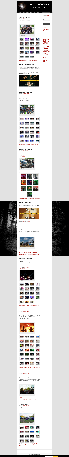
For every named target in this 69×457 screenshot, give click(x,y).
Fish (22, 367)
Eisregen (25, 399)
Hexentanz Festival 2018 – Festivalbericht (28, 372)
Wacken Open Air (27, 145)
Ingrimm (28, 367)
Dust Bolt (32, 366)
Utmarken (39, 198)
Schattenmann (28, 400)
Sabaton (33, 253)
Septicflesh (37, 253)
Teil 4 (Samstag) (36, 235)
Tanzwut (47, 54)
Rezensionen (24, 12)
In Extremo (33, 144)
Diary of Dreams (34, 443)
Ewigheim (27, 399)
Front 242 (34, 197)
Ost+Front (44, 47)
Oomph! (32, 367)
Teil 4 (28, 102)
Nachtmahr (30, 198)
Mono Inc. (44, 45)
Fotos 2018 (24, 443)
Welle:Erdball (45, 62)
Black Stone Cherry (23, 252)
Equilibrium (22, 144)
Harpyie (36, 197)
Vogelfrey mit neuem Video (25, 202)
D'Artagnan (20, 366)
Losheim (22, 400)
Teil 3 (26, 102)
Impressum (20, 450)
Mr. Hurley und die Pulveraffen (29, 305)
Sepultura (34, 367)
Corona (45, 30)
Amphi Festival (45, 28)
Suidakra (22, 254)
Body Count (29, 252)
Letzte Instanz (44, 40)
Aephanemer (31, 59)
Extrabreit (26, 144)
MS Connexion (46, 46)
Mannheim (45, 43)
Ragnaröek (31, 253)
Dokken (30, 366)
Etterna (24, 144)
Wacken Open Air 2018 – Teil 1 (25, 310)
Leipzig (24, 198)
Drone (20, 144)
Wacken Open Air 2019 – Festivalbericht (28, 225)
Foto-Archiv (31, 12)
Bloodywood (26, 252)
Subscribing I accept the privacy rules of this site (46, 22)
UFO (38, 254)
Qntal (31, 198)
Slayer (20, 254)
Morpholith (24, 305)
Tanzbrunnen (44, 54)
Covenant (30, 197)
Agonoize (30, 443)
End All (34, 366)
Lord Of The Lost (26, 198)
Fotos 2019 (24, 304)
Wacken (20, 145)
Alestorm (44, 27)
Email (43, 19)
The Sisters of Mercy (33, 254)
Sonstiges (38, 12)
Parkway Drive (24, 253)
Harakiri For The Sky (25, 60)
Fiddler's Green (30, 399)
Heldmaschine (36, 399)
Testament (26, 254)
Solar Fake (44, 50)
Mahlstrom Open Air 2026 (24, 17)
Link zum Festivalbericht (22, 156)
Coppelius (36, 252)
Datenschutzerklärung (31, 454)
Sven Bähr (28, 93)
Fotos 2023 (24, 197)
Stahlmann (46, 50)
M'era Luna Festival (45, 42)
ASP (32, 443)
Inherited (35, 144)
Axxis (33, 251)
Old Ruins (37, 60)
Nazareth (30, 367)
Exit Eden (36, 366)
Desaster (22, 60)
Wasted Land (33, 145)
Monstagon (22, 305)
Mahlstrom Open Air (34, 60)
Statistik (44, 51)
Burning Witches (32, 252)
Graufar (31, 144)
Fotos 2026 (24, 59)
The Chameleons (36, 198)
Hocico (37, 197)
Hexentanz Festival (46, 37)
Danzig (22, 366)
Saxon (35, 253)
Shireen (33, 198)
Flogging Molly (28, 144)
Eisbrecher (44, 32)
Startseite (20, 12)
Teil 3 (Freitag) (32, 235)
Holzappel (29, 60)
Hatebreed (25, 367)
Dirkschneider (28, 366)
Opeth (22, 253)
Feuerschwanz (20, 367)
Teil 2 (25, 102)
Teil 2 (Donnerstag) (28, 235)
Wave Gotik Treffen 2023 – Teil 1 (26, 149)
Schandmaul (44, 49)
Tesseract (24, 254)
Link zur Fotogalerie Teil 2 (22, 155)
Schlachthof (46, 49)
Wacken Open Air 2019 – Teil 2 (25, 258)
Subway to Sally (48, 51)
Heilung (26, 367)
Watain (23, 368)
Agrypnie (35, 59)
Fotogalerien (27, 12)
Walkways (30, 145)
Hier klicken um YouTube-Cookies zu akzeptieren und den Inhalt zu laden (29, 80)
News (23, 221)
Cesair (34, 252)
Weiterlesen (21, 250)
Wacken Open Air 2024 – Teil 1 (25, 92)
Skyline (39, 253)
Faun (32, 197)
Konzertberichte (24, 251)
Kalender (34, 12)
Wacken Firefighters (23, 145)
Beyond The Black (31, 304)
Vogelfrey (29, 221)
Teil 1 (25, 267)
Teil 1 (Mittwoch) (24, 235)
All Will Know (47, 27)
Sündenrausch (31, 400)
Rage (29, 253)
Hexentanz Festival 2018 (24, 404)
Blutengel (44, 29)
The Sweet (36, 254)
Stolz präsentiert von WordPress (37, 454)
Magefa (30, 60)
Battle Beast (35, 251)
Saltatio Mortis (45, 48)
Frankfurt (44, 34)
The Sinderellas (29, 254)
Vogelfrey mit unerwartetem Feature (27, 64)
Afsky (33, 59)
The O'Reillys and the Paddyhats (36, 400)
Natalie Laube (28, 226)
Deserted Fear (24, 366)
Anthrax (31, 251)
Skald (36, 305)
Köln (45, 39)
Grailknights (33, 399)
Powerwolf (28, 253)
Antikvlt (36, 59)
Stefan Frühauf (27, 18)
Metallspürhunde (24, 400)
